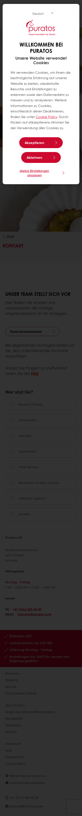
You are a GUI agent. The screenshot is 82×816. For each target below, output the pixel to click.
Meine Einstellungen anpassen (34, 173)
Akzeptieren (34, 142)
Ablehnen (34, 157)
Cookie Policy (46, 116)
